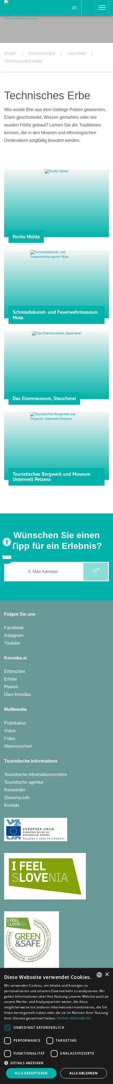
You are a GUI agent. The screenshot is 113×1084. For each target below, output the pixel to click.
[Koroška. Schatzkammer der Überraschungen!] (22, 9)
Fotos (9, 738)
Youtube (12, 643)
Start (10, 54)
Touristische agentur (23, 782)
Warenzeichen (18, 746)
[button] (56, 1063)
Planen (11, 686)
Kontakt (11, 805)
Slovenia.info (17, 797)
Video (10, 730)
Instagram (13, 635)
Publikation (15, 723)
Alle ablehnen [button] (83, 1073)
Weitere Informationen (74, 1018)
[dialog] (56, 1026)
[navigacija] (102, 7)
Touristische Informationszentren (35, 774)
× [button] (107, 974)
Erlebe (10, 679)
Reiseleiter (14, 790)
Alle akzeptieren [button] (31, 1073)
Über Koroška (17, 694)
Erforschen (14, 671)
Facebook (14, 627)
